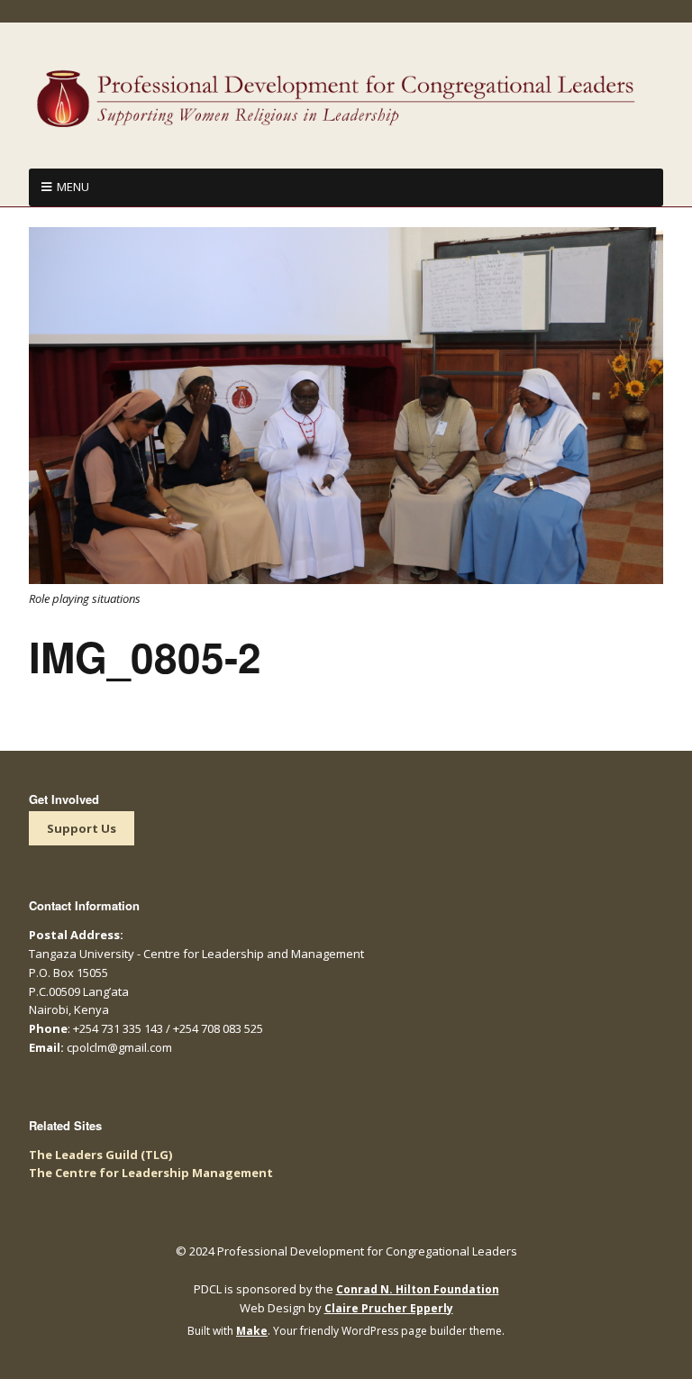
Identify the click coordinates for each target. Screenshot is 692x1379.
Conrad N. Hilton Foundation (417, 1289)
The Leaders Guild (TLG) (100, 1154)
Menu (73, 186)
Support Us (81, 828)
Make (252, 1330)
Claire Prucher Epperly (388, 1308)
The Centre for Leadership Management (151, 1172)
